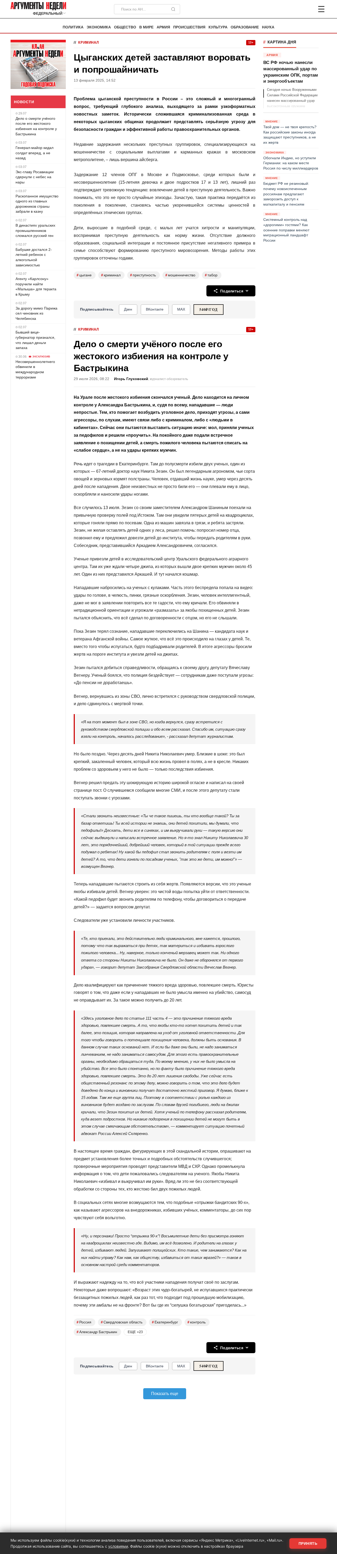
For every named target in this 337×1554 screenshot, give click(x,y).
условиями (118, 1546)
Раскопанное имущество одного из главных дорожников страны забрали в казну (37, 204)
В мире (146, 27)
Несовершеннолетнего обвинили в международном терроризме (35, 369)
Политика (73, 27)
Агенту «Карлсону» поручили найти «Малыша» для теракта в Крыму (36, 286)
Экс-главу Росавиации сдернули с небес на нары (35, 177)
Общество (125, 27)
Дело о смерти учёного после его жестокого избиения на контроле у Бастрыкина (36, 126)
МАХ (181, 309)
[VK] (307, 9)
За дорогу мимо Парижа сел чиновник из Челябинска (36, 313)
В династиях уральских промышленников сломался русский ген (35, 230)
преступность (143, 275)
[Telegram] (294, 9)
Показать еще (164, 1393)
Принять (308, 1543)
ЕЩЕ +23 (135, 1332)
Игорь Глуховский (131, 379)
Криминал (88, 42)
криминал (111, 275)
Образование (245, 27)
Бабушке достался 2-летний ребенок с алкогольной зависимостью (34, 257)
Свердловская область (121, 1322)
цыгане (84, 275)
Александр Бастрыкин (97, 1332)
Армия (163, 27)
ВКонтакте (154, 309)
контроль (196, 1322)
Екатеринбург (165, 1322)
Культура (218, 27)
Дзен (128, 309)
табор (211, 275)
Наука (268, 27)
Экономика (99, 27)
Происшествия (189, 27)
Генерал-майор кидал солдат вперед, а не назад (34, 153)
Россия (84, 1322)
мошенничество (180, 275)
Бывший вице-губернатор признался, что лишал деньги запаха (35, 340)
